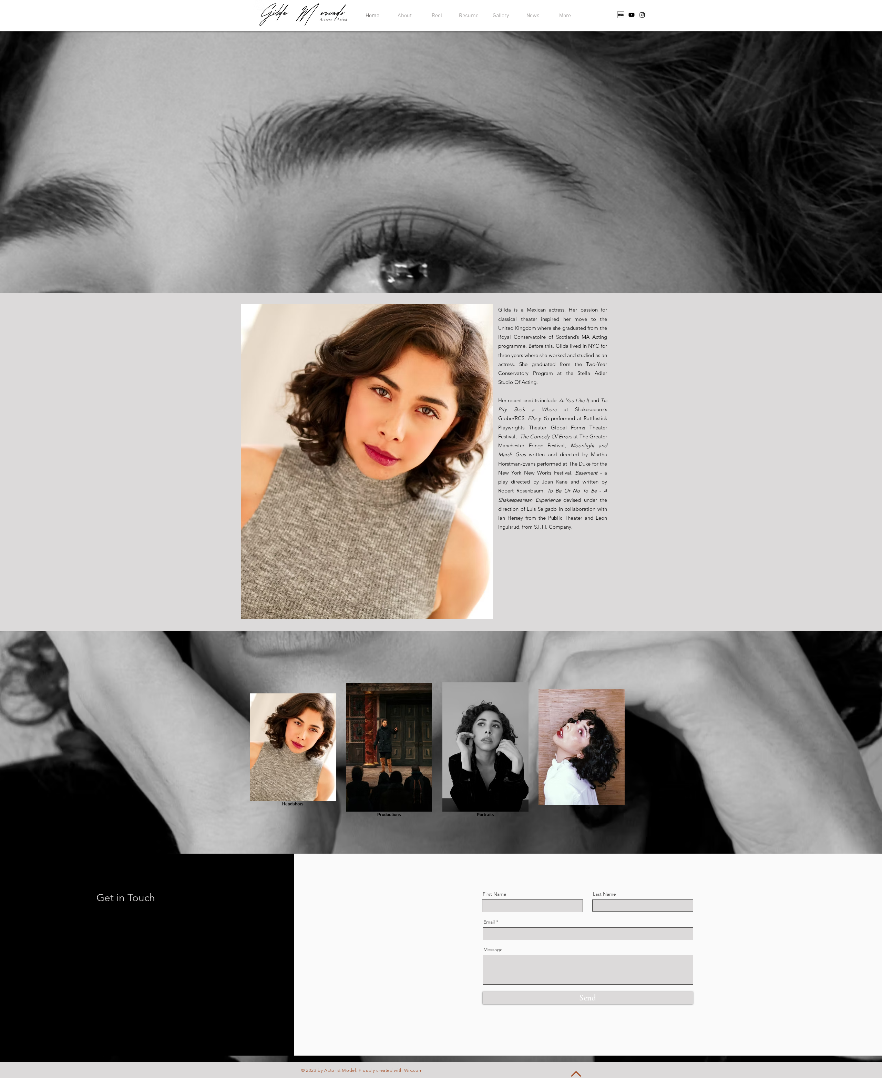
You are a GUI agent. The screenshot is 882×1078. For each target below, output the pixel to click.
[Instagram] (642, 14)
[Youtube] (631, 14)
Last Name (604, 894)
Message (493, 949)
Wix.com (413, 1070)
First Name (494, 894)
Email (489, 921)
